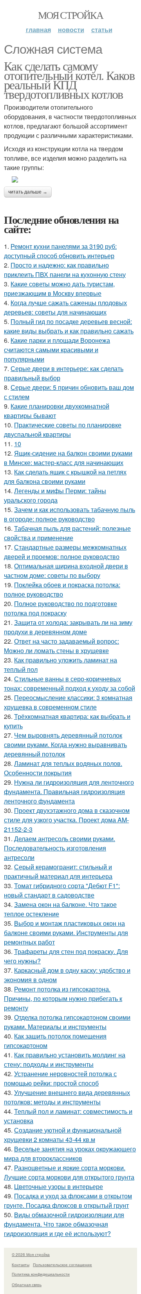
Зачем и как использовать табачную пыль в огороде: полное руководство (69, 514)
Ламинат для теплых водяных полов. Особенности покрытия (63, 768)
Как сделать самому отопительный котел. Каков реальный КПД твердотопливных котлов (69, 79)
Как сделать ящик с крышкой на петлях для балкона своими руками (65, 476)
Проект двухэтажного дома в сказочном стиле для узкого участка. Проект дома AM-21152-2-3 (67, 820)
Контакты (20, 1264)
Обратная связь (27, 1284)
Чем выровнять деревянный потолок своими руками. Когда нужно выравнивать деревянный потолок (65, 744)
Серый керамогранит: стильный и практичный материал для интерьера (58, 871)
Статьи (101, 29)
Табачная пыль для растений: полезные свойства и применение (67, 533)
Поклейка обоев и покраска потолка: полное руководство (62, 589)
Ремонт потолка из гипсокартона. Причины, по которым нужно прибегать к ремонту (63, 998)
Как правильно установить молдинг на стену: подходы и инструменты (64, 1059)
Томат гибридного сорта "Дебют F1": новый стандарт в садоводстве (62, 890)
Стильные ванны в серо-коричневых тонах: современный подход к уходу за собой (69, 683)
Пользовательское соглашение (62, 1264)
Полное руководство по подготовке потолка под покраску (60, 608)
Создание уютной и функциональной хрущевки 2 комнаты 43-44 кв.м (62, 1135)
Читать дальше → (27, 192)
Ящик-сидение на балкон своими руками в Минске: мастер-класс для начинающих (68, 458)
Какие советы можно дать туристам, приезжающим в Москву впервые (59, 288)
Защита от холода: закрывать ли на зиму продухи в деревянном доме (68, 627)
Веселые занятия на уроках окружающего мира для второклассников (70, 1153)
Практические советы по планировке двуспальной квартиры (62, 429)
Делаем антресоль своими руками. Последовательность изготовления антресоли (59, 848)
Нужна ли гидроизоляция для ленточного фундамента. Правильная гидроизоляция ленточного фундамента (69, 791)
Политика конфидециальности (41, 1274)
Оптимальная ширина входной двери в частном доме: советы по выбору (66, 570)
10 (17, 443)
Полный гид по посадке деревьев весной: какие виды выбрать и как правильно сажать (69, 326)
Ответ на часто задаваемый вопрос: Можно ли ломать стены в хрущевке (61, 646)
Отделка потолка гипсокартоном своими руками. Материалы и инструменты (67, 1022)
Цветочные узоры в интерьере (58, 1186)
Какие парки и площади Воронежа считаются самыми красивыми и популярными (57, 350)
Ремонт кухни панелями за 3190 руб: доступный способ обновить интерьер (60, 251)
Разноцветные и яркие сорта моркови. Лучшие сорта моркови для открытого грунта (69, 1172)
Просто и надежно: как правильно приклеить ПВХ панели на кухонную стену (65, 270)
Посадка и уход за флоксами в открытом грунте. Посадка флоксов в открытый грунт (68, 1200)
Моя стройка (70, 15)
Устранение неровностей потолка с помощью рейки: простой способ (60, 1078)
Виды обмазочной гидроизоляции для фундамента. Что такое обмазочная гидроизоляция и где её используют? (64, 1224)
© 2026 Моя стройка (31, 1254)
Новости (71, 29)
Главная (38, 29)
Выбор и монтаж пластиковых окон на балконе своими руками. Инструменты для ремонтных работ (66, 933)
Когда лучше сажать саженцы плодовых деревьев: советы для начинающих (65, 307)
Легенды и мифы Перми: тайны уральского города (55, 495)
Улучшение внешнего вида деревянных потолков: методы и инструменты (67, 1097)
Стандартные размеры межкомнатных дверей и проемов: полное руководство (65, 552)
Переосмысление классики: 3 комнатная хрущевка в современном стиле (68, 702)
